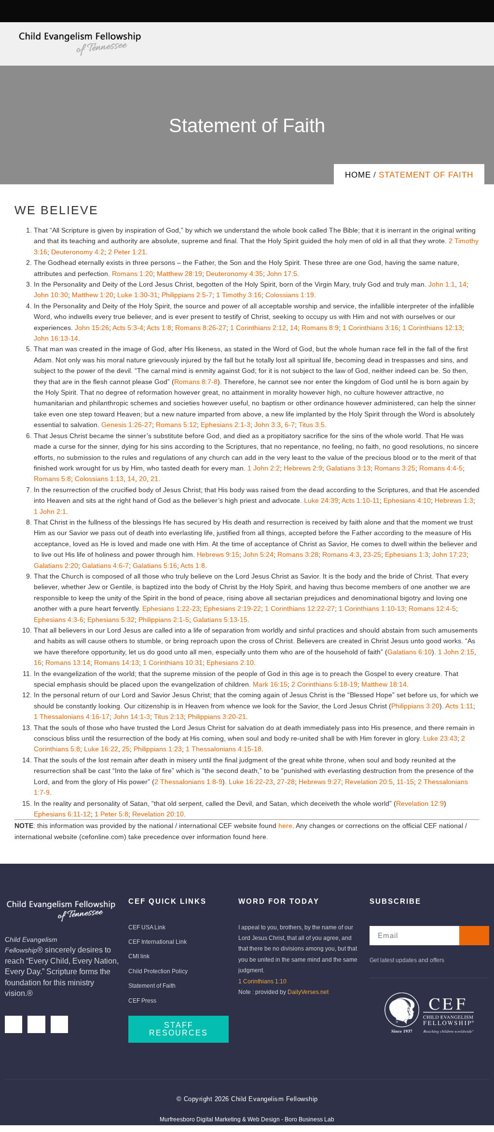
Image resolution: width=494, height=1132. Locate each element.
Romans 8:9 (320, 327)
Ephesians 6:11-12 (62, 814)
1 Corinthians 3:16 (370, 327)
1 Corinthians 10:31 (173, 662)
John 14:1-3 (131, 716)
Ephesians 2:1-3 (225, 424)
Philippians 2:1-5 (163, 619)
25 (126, 749)
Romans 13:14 (67, 662)
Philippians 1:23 (158, 749)
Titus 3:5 (312, 424)
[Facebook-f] (16, 11)
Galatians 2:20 (56, 565)
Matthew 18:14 (384, 684)
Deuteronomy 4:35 (234, 273)
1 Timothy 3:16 (238, 295)
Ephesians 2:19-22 (232, 608)
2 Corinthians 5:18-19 (324, 684)
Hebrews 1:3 (454, 500)
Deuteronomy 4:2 (77, 252)
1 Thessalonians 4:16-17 (72, 716)
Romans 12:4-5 (432, 608)
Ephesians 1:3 (406, 554)
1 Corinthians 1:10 (262, 981)
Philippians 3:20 (415, 706)
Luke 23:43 (440, 738)
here (285, 825)
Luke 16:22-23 (251, 782)
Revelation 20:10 (158, 814)
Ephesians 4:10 (407, 500)
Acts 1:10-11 (361, 500)
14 (463, 284)
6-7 (290, 424)
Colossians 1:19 (289, 295)
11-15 (405, 782)
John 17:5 (282, 273)
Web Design (263, 1119)
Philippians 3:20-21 (217, 716)
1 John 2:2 (263, 468)
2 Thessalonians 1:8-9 (188, 782)
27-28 (286, 782)
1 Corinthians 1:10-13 (372, 608)
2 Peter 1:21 (127, 252)
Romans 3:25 (394, 468)
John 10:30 (51, 295)
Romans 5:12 (176, 424)
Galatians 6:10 (409, 652)
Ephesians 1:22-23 (171, 608)
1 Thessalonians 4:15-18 (223, 749)
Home (358, 174)
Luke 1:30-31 (137, 295)
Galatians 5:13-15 (220, 619)
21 (154, 479)
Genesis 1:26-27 (126, 424)
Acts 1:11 (459, 706)
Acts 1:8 (159, 327)
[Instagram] (34, 11)
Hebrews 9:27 (320, 782)
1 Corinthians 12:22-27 (300, 608)
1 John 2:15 (456, 652)
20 (143, 479)
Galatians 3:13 (348, 468)
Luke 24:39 (321, 500)
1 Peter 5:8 (111, 814)
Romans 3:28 (297, 554)
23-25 (372, 554)
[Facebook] (13, 1024)
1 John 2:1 (50, 511)
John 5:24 (258, 554)
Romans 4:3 (340, 554)
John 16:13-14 (56, 338)
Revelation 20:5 (369, 782)
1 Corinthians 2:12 (258, 327)
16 (37, 662)
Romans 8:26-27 (200, 327)
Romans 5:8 (52, 479)
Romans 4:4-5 (441, 468)
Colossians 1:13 (99, 479)
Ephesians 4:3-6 (58, 619)
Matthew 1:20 (92, 295)
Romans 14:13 (116, 662)
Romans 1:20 (132, 273)
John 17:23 (449, 554)
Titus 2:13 (169, 716)
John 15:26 (92, 327)
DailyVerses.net (308, 992)
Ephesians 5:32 (111, 619)
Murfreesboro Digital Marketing (200, 1119)
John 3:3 (267, 424)
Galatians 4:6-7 (105, 565)
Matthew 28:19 (179, 273)
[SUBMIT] (474, 935)
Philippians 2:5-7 (187, 295)
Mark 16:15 (270, 684)
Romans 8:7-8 (196, 382)
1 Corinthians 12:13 (432, 327)
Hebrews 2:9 (303, 468)
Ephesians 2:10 (230, 662)
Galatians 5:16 (155, 565)
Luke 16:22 (101, 749)
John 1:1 (441, 284)
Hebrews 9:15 (218, 554)
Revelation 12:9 (420, 803)
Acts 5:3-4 (127, 327)
